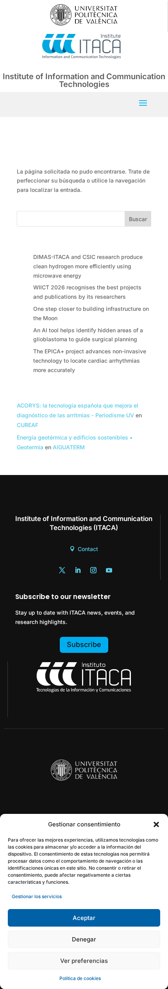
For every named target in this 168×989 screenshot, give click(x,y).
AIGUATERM (69, 447)
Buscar (138, 219)
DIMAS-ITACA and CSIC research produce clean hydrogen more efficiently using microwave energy (88, 266)
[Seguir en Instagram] (93, 570)
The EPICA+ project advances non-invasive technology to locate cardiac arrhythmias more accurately (89, 360)
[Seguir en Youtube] (109, 570)
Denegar (84, 939)
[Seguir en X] (62, 570)
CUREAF (27, 425)
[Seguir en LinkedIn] (77, 570)
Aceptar (84, 918)
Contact (88, 549)
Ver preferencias (84, 960)
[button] (156, 824)
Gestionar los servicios (37, 896)
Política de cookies (80, 978)
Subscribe (84, 644)
